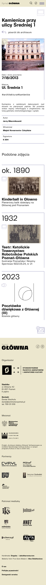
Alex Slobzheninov (35, 559)
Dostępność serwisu (10, 574)
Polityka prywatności (10, 570)
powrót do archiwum (20, 32)
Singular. (14, 556)
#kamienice (23, 95)
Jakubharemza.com (26, 556)
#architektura (9, 95)
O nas (4, 566)
